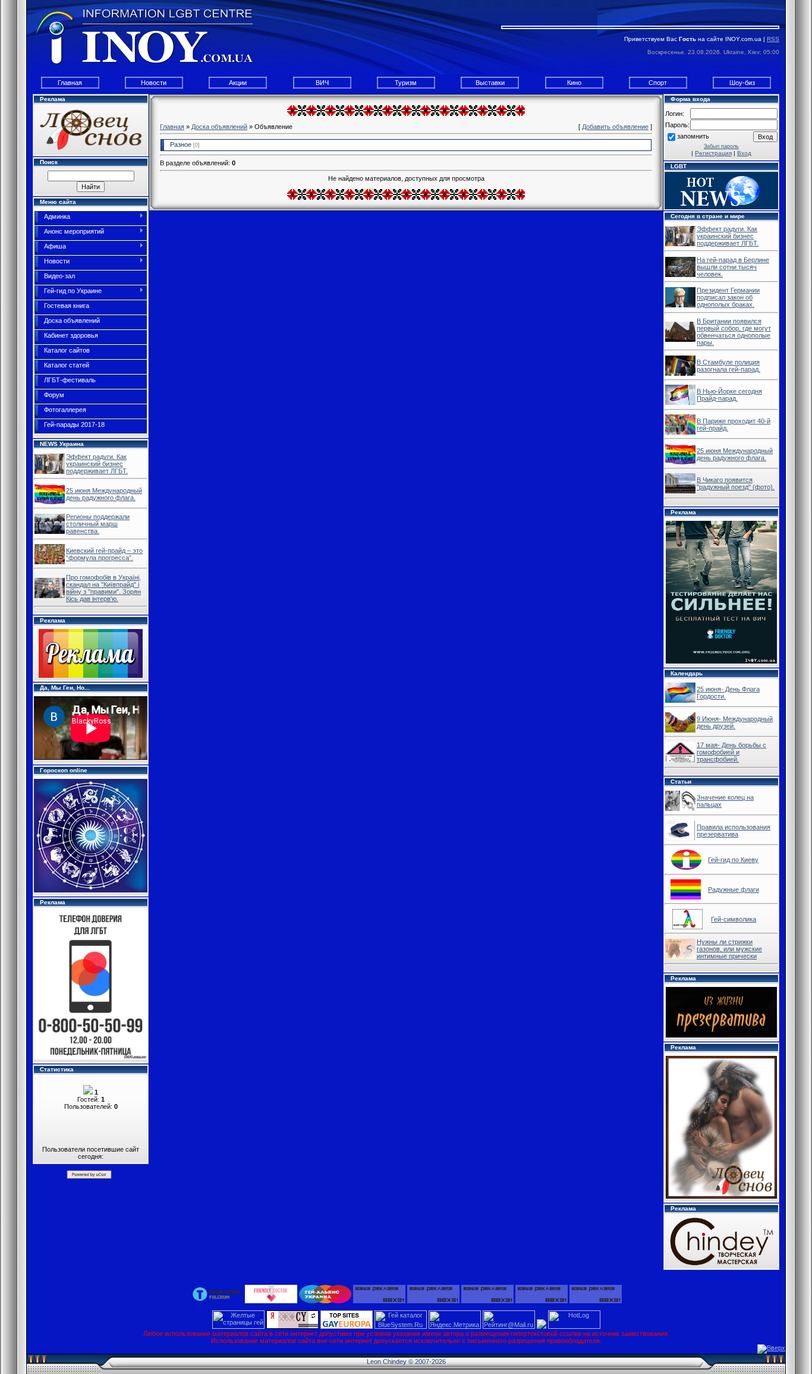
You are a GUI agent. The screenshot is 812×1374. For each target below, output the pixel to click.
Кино (574, 82)
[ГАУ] (325, 1293)
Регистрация (713, 153)
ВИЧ (322, 82)
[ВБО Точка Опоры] (217, 1293)
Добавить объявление (615, 126)
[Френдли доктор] (271, 1293)
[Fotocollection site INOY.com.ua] (680, 700)
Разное (180, 144)
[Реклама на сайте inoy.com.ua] (91, 652)
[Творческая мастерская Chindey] (721, 1240)
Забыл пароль (721, 146)
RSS (773, 39)
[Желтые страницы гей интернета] (238, 1326)
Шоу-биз (742, 82)
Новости (153, 82)
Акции (238, 82)
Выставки (490, 82)
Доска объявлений (219, 126)
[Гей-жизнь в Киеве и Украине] (49, 471)
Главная (70, 82)
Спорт (658, 82)
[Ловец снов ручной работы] (90, 129)
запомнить (693, 136)
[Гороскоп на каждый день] (90, 834)
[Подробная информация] (90, 984)
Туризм (406, 82)
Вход (744, 153)
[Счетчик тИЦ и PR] (292, 1326)
